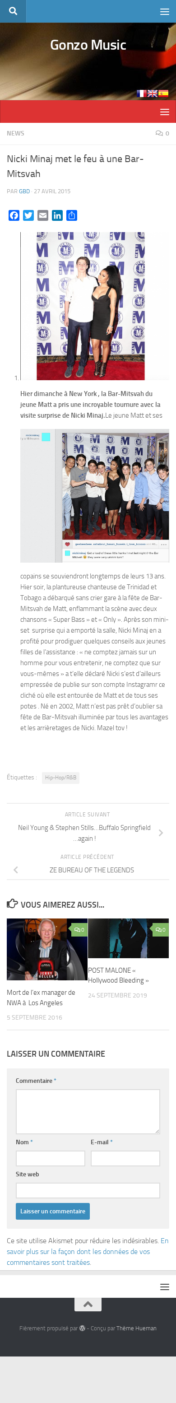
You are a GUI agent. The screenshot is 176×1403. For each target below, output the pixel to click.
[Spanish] (163, 93)
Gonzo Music (88, 44)
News (15, 133)
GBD (24, 191)
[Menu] (164, 11)
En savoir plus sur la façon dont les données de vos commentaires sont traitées (88, 1251)
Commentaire (36, 1081)
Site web (27, 1174)
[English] (152, 93)
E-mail (102, 1142)
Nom (24, 1142)
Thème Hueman (136, 1328)
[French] (142, 93)
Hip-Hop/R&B (60, 777)
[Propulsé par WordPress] (82, 1328)
